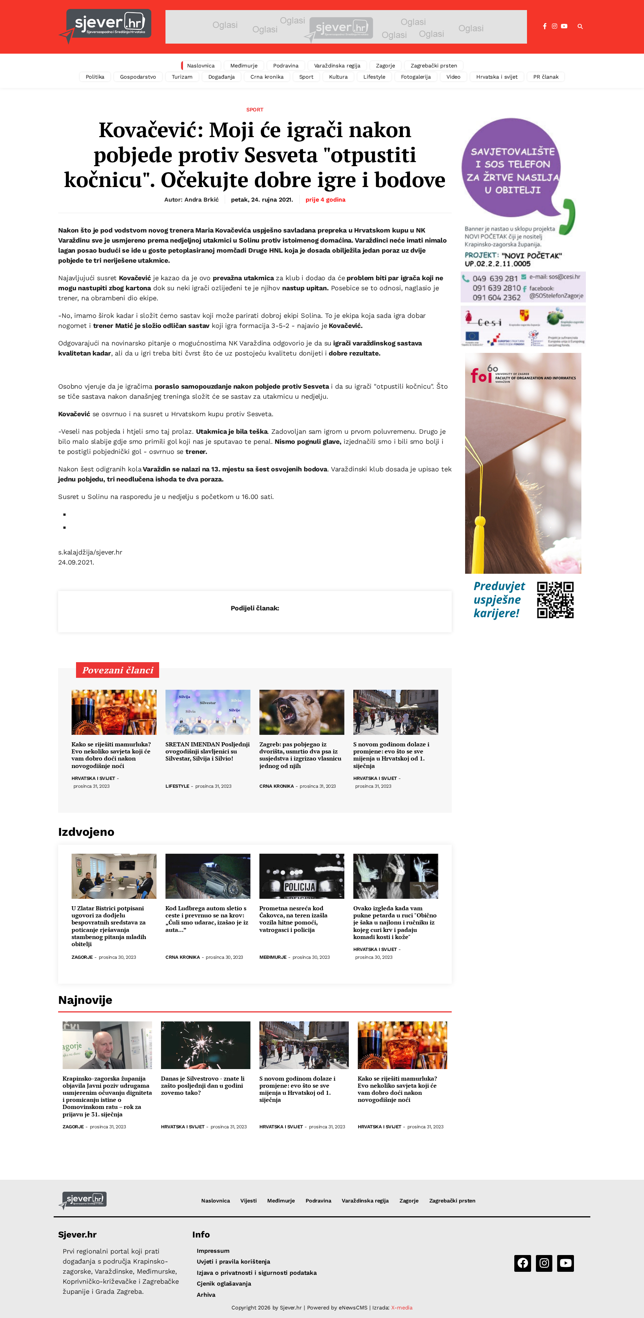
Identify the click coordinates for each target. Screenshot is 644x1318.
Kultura (338, 77)
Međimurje (244, 66)
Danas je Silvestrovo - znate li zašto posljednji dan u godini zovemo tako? (202, 1086)
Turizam (182, 77)
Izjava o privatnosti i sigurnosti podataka (257, 1272)
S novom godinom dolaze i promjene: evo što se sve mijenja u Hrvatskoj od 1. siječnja (391, 755)
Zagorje (385, 66)
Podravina (286, 66)
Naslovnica (201, 66)
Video (453, 77)
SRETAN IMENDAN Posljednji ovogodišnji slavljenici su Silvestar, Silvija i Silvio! (207, 751)
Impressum (213, 1250)
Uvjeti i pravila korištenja (233, 1261)
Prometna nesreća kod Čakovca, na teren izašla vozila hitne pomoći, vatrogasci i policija (293, 919)
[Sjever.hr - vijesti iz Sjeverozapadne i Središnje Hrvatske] (104, 27)
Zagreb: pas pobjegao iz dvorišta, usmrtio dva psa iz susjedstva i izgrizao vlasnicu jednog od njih (300, 755)
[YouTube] (564, 26)
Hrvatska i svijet (497, 77)
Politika (95, 77)
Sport (306, 77)
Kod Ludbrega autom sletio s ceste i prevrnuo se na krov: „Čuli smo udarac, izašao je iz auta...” (206, 919)
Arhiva (206, 1294)
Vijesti (248, 1201)
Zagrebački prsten (434, 66)
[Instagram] (554, 26)
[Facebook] (545, 26)
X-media (402, 1308)
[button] (580, 27)
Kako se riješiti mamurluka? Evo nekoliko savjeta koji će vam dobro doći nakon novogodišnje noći (111, 755)
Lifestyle (374, 77)
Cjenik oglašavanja (224, 1283)
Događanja (221, 77)
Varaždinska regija (337, 66)
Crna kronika (266, 77)
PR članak (546, 77)
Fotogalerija (416, 77)
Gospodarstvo (138, 77)
